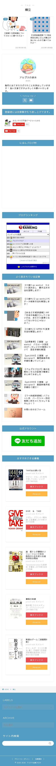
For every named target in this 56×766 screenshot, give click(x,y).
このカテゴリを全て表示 (28, 260)
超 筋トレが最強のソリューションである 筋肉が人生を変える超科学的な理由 (36, 555)
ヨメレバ (40, 473)
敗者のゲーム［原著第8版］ (36, 640)
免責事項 (38, 759)
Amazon (37, 493)
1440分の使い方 (33, 470)
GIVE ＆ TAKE (33, 511)
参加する (46, 263)
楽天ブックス (36, 486)
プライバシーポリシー (22, 759)
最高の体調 (31, 599)
